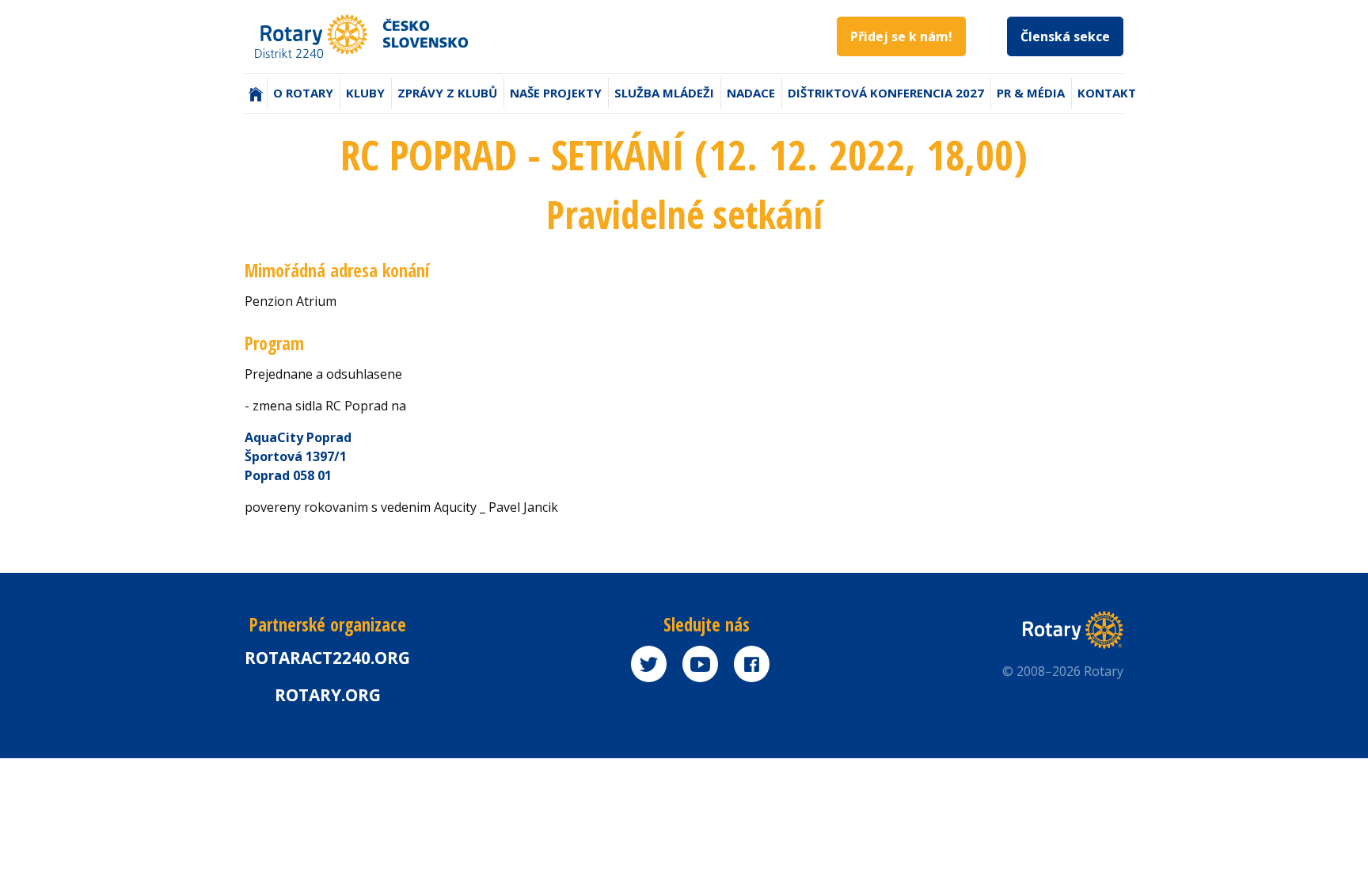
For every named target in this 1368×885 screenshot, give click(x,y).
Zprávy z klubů (447, 93)
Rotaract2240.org (327, 658)
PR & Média (1031, 93)
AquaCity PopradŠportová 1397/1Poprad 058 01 (298, 456)
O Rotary (303, 93)
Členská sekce (1065, 36)
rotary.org (328, 695)
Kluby (365, 93)
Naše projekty (556, 93)
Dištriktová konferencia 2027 (886, 93)
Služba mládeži (664, 93)
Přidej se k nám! (901, 36)
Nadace (751, 93)
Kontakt (1106, 93)
